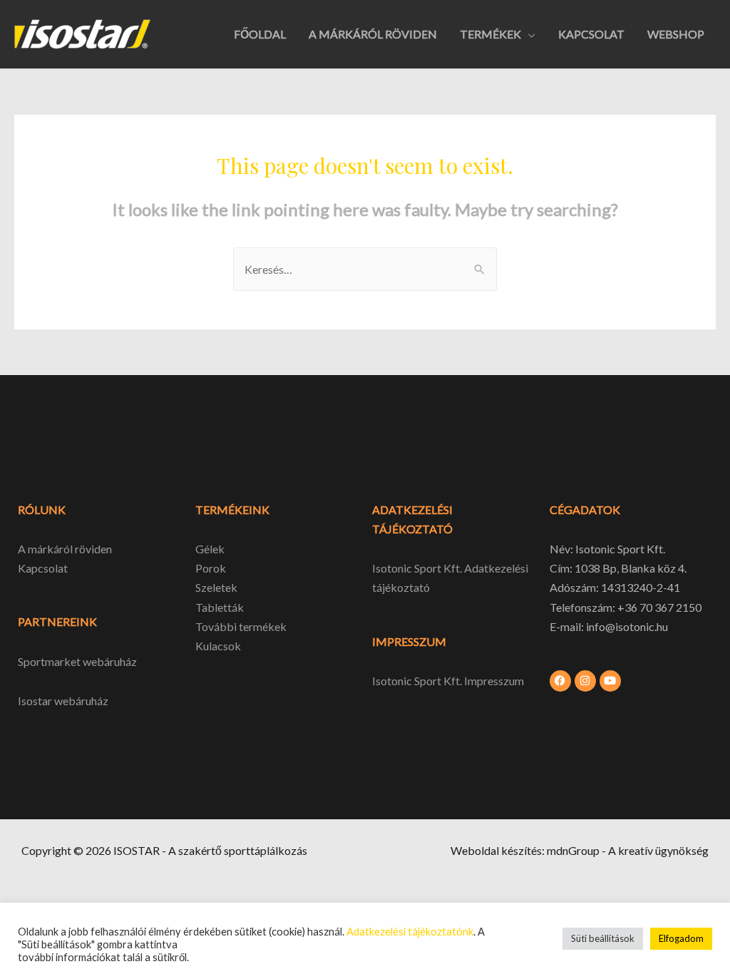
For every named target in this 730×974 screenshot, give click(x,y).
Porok (210, 568)
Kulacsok (218, 645)
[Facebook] (560, 681)
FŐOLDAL (260, 34)
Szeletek (216, 587)
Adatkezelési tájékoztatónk (409, 932)
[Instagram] (585, 681)
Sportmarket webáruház (77, 661)
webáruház (80, 700)
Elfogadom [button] (681, 938)
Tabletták (219, 607)
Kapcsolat (43, 568)
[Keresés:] (365, 269)
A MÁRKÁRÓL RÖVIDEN (373, 34)
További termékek (241, 626)
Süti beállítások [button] (602, 938)
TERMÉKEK (490, 34)
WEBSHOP (675, 34)
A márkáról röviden (65, 548)
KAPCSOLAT (591, 34)
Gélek (210, 548)
